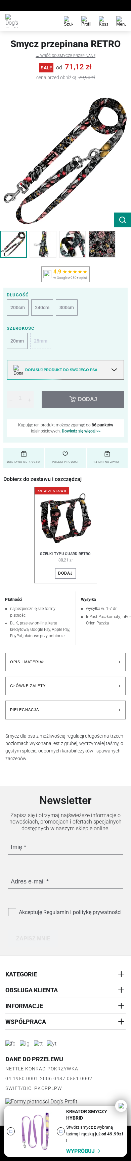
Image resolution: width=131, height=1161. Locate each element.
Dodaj (65, 573)
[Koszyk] (103, 21)
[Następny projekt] (61, 1131)
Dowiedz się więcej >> (81, 431)
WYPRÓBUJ (80, 1151)
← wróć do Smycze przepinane (65, 56)
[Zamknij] (121, 1106)
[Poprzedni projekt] (11, 1131)
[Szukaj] (68, 21)
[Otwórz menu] (121, 21)
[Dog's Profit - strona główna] (12, 21)
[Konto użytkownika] (86, 21)
